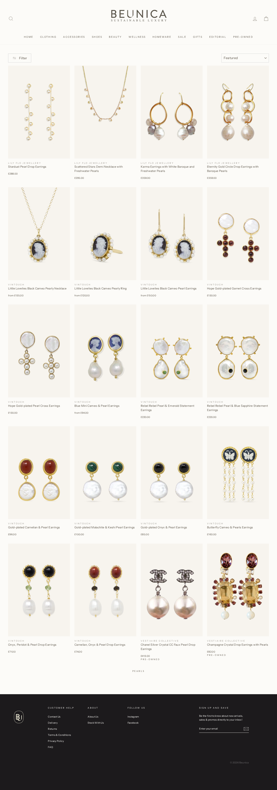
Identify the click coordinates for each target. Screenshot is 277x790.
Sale (182, 36)
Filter (22, 58)
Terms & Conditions (59, 734)
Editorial (218, 36)
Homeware (161, 36)
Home (28, 36)
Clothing (48, 36)
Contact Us (54, 716)
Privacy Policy (56, 741)
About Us (93, 716)
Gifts (197, 36)
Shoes (97, 36)
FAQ (50, 747)
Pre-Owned (243, 36)
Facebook (133, 722)
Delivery (53, 722)
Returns (52, 728)
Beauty (115, 36)
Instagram (133, 716)
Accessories (74, 36)
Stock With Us (96, 722)
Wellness (137, 36)
